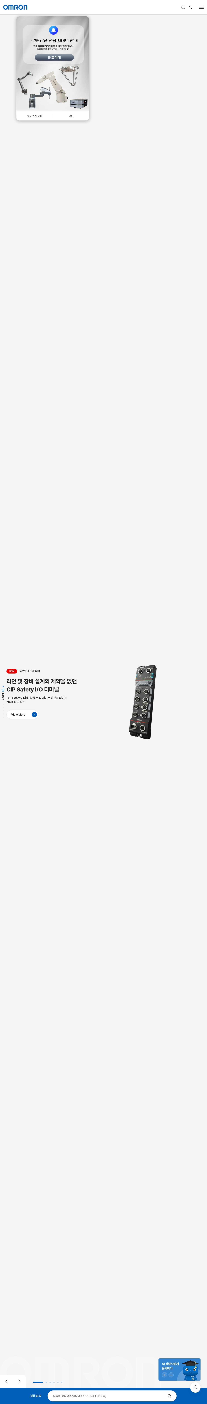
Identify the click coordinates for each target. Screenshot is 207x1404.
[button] (38, 1382)
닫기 (71, 116)
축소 (171, 1374)
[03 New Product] (3, 708)
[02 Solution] (3, 705)
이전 (6, 1381)
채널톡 (179, 1369)
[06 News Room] (3, 718)
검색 (183, 7)
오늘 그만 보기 (34, 116)
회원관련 (190, 7)
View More (18, 714)
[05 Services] (3, 714)
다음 (19, 1381)
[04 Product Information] (3, 711)
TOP (195, 1388)
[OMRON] (15, 7)
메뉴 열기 (201, 7)
